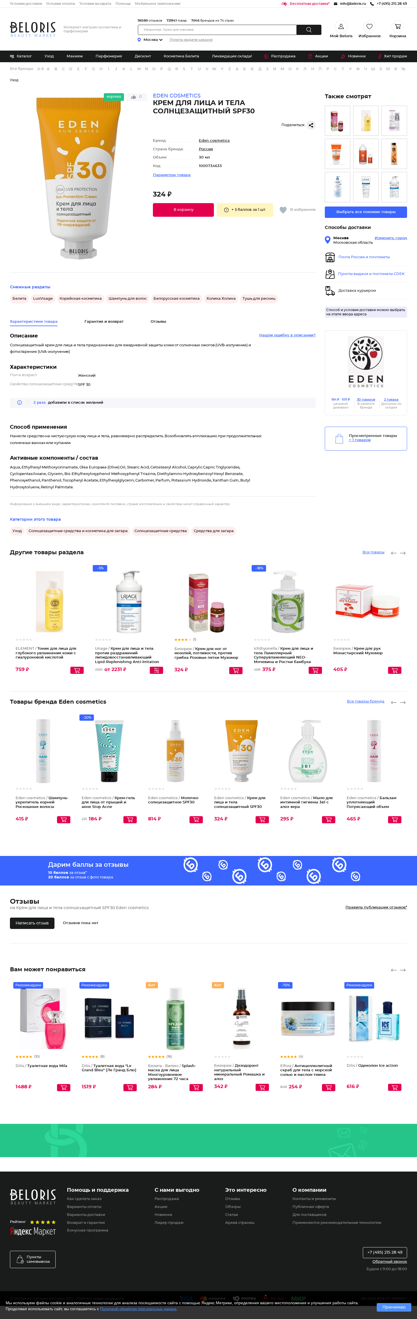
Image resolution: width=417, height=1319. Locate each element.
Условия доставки (26, 3)
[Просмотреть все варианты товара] (156, 670)
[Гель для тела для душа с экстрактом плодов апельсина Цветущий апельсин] (394, 154)
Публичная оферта (310, 1207)
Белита (19, 299)
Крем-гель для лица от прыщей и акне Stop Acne (108, 802)
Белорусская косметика (176, 299)
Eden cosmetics (214, 141)
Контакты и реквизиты (314, 1199)
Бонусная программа (87, 1230)
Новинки (357, 56)
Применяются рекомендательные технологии (336, 1223)
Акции (321, 56)
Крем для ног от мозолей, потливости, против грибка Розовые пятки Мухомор (206, 653)
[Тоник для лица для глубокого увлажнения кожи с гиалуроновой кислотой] (366, 121)
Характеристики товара (34, 322)
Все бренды (21, 69)
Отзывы (232, 1199)
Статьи (231, 1215)
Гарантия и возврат (104, 322)
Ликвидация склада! (232, 56)
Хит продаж (395, 56)
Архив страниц (239, 1223)
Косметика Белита (181, 56)
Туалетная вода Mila (41, 1066)
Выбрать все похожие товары (366, 212)
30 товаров (366, 399)
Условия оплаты (60, 3)
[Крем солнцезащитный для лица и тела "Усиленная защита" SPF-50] (337, 154)
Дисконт (143, 56)
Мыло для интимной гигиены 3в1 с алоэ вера (306, 802)
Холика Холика (221, 299)
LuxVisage (43, 299)
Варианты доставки (86, 1215)
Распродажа (283, 56)
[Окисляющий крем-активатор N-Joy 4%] (366, 154)
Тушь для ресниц (259, 299)
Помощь (123, 3)
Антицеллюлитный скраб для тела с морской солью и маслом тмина (306, 1070)
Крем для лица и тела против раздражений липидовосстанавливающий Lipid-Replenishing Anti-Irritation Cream (127, 657)
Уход (49, 56)
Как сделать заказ (84, 1199)
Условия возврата (95, 3)
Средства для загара (214, 531)
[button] (183, 210)
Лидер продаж (169, 1223)
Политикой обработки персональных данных (138, 1309)
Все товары (373, 552)
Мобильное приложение (158, 3)
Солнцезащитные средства (160, 531)
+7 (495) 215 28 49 (385, 1253)
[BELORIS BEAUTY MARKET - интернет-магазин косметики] (32, 29)
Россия (206, 149)
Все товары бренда (365, 701)
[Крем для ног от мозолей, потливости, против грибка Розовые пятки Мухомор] (337, 121)
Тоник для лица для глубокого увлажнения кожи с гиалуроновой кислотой (46, 653)
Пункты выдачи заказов (191, 39)
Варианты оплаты (84, 1207)
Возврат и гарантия (86, 1223)
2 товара (391, 399)
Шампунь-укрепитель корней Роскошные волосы (42, 802)
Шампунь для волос (128, 299)
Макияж (75, 56)
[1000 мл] (337, 187)
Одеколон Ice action (372, 1066)
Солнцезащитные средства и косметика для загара (78, 531)
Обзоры (233, 1207)
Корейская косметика (81, 299)
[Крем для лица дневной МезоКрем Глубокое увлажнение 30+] (394, 121)
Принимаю (394, 1307)
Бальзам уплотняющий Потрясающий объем (371, 802)
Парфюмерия (109, 56)
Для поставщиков (309, 1215)
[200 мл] (366, 187)
